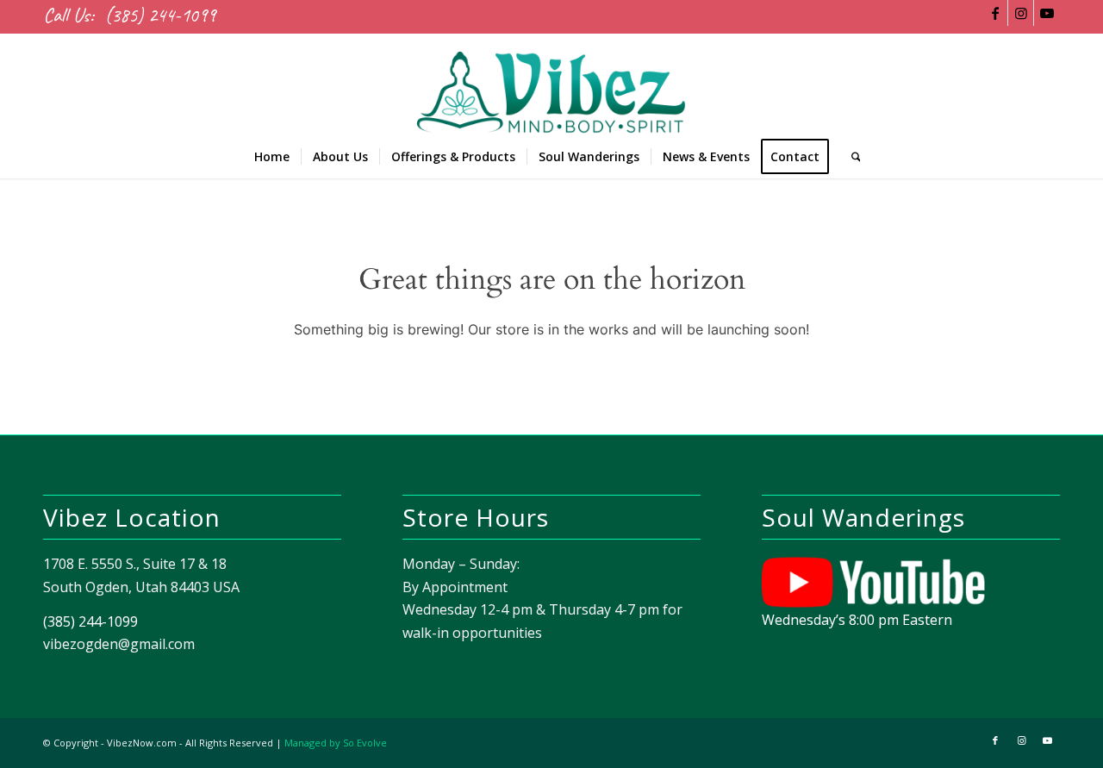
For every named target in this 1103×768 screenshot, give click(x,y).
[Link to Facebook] (994, 13)
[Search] (850, 156)
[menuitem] (272, 156)
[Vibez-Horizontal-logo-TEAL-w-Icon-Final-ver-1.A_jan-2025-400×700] (551, 84)
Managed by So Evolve (335, 742)
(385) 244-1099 (159, 15)
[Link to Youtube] (1047, 13)
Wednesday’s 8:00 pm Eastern (857, 619)
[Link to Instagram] (1020, 13)
